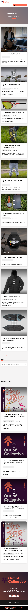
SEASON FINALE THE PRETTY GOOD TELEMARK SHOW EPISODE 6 (14, 416)
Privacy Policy (20, 591)
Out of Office (14, 588)
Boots (4, 79)
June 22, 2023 (13, 218)
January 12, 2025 (14, 57)
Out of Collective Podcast (7, 435)
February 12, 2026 (19, 553)
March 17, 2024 (14, 89)
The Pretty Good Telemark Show (7, 389)
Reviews (5, 49)
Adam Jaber (6, 57)
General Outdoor (7, 209)
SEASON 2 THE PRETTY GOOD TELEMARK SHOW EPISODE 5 (13, 550)
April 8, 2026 (18, 421)
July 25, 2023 (13, 115)
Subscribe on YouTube (20, 5)
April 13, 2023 (13, 299)
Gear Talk (5, 141)
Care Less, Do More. (8, 591)
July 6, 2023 (13, 185)
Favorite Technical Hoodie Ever (11, 296)
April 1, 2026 (18, 467)
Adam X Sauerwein (7, 260)
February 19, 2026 (19, 511)
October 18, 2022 (14, 343)
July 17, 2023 (13, 150)
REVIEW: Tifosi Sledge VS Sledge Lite (13, 113)
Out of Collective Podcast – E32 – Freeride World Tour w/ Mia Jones (14, 507)
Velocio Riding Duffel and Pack (11, 54)
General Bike (6, 252)
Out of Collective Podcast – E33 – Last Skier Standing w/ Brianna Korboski (13, 462)
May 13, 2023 (17, 260)
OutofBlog (5, 176)
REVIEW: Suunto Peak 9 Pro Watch (12, 257)
